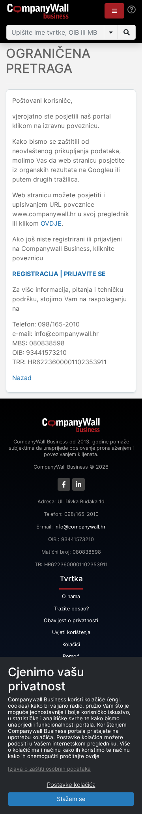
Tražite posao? (71, 609)
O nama (71, 596)
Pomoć (71, 656)
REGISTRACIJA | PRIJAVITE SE (59, 274)
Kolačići (71, 644)
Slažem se (71, 799)
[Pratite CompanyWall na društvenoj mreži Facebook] (64, 484)
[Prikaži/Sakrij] (111, 32)
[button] (114, 11)
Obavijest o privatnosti (71, 620)
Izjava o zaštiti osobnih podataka (49, 769)
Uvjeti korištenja (71, 632)
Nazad (22, 378)
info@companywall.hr (80, 527)
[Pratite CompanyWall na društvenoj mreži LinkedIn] (78, 484)
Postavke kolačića (71, 784)
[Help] (131, 9)
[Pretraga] (127, 32)
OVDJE (51, 223)
